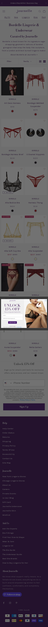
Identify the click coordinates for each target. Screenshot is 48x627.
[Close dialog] (46, 300)
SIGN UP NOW (12, 322)
